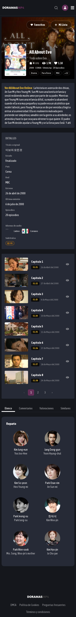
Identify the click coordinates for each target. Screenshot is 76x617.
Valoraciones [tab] (47, 408)
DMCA (13, 605)
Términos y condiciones (38, 612)
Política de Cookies (29, 605)
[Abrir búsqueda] (56, 7)
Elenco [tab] (8, 408)
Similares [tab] (66, 408)
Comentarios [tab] (26, 408)
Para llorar (46, 73)
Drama (34, 73)
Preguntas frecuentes (53, 605)
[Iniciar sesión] (65, 8)
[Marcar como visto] (67, 264)
